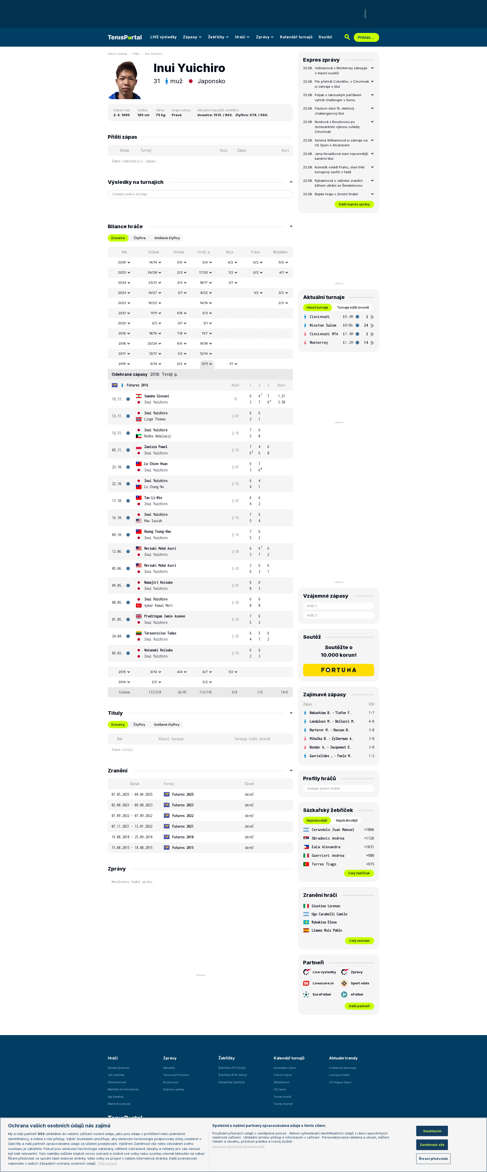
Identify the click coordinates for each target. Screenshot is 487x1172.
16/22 (152, 303)
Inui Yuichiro (154, 54)
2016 (122, 364)
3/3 (179, 282)
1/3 (180, 353)
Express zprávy (173, 1089)
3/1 (205, 323)
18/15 (153, 333)
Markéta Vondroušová (123, 1089)
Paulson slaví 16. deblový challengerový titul (334, 110)
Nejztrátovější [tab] (347, 820)
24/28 (152, 272)
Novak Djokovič (118, 1068)
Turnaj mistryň (283, 1104)
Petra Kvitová (117, 1082)
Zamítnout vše (432, 1145)
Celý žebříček (359, 873)
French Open (283, 1075)
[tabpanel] (200, 472)
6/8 (179, 313)
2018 (122, 343)
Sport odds (360, 983)
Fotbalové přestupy (342, 1068)
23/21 (152, 282)
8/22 (204, 293)
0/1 (180, 323)
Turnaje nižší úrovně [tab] (353, 307)
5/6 (179, 262)
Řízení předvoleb (433, 1159)
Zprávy (262, 37)
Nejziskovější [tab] (317, 820)
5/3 (205, 313)
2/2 (154, 682)
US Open (280, 1089)
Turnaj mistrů (282, 1096)
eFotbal (357, 994)
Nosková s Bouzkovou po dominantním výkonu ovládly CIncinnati (337, 127)
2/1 (231, 282)
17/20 (203, 272)
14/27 (152, 293)
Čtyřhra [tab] (140, 238)
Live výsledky (324, 972)
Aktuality (169, 1068)
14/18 (204, 343)
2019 (122, 333)
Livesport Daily (339, 1075)
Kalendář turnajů (296, 37)
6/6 (179, 343)
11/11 (154, 313)
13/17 (153, 353)
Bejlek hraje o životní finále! (336, 194)
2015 (122, 672)
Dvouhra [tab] (118, 238)
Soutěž (325, 37)
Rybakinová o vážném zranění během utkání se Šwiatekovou (338, 183)
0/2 (255, 262)
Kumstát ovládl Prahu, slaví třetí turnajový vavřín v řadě (339, 169)
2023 (122, 293)
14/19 (204, 303)
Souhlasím (432, 1131)
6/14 (153, 364)
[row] (200, 262)
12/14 (204, 353)
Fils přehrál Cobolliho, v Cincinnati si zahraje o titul (342, 83)
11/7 (205, 333)
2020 (122, 323)
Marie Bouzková (119, 1104)
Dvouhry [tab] (118, 724)
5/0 (281, 262)
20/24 (152, 343)
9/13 (153, 672)
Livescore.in (323, 983)
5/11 (205, 364)
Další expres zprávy (354, 204)
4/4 (179, 672)
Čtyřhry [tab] (139, 724)
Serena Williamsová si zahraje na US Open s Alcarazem (341, 142)
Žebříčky (216, 37)
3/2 (281, 293)
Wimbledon (281, 1082)
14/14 (153, 262)
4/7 (205, 672)
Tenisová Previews (176, 1075)
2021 (122, 313)
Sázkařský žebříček (231, 1082)
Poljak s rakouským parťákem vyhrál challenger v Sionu (338, 97)
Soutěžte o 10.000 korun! (339, 651)
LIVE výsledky (163, 37)
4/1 (281, 272)
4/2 (230, 262)
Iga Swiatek (116, 1096)
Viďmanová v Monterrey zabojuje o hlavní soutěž (341, 70)
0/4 (205, 262)
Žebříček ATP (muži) (232, 1068)
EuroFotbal (322, 994)
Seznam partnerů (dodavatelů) (238, 1147)
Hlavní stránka (117, 54)
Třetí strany (107, 1163)
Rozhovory (170, 1082)
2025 (122, 272)
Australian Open (285, 1068)
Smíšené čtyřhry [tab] (167, 238)
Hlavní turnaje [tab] (317, 307)
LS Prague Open (340, 1082)
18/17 (204, 282)
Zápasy (190, 37)
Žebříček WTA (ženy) (232, 1075)
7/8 (179, 333)
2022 (122, 303)
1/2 (231, 272)
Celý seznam (359, 940)
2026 (122, 262)
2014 (122, 682)
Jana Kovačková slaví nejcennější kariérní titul (341, 156)
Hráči (240, 37)
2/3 (179, 272)
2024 (122, 282)
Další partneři (359, 1006)
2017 (122, 353)
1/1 (231, 364)
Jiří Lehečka (116, 1075)
